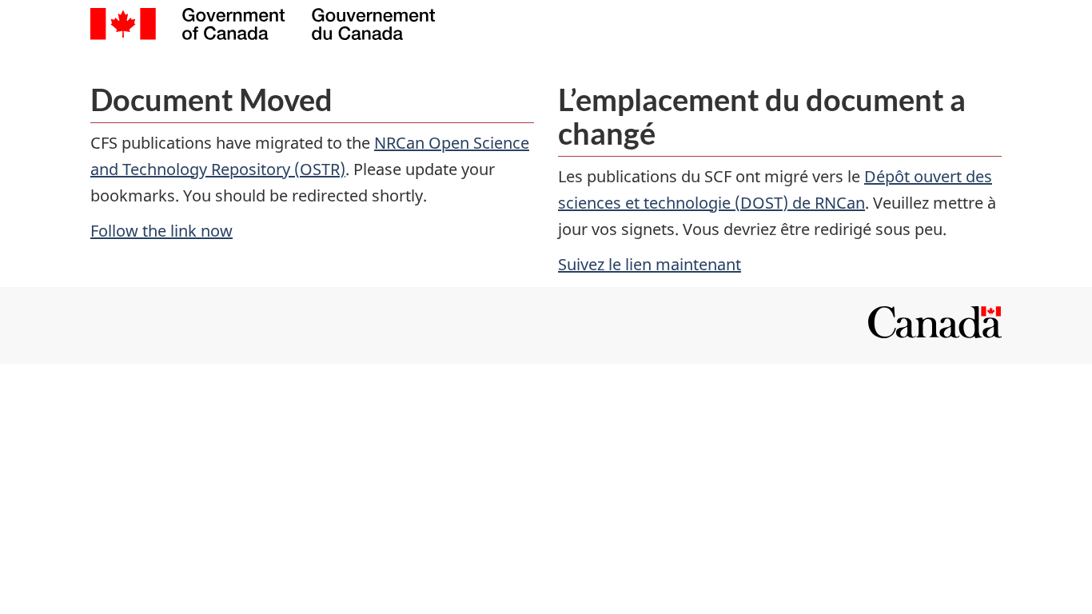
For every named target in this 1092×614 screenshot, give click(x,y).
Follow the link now (161, 230)
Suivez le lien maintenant (649, 264)
